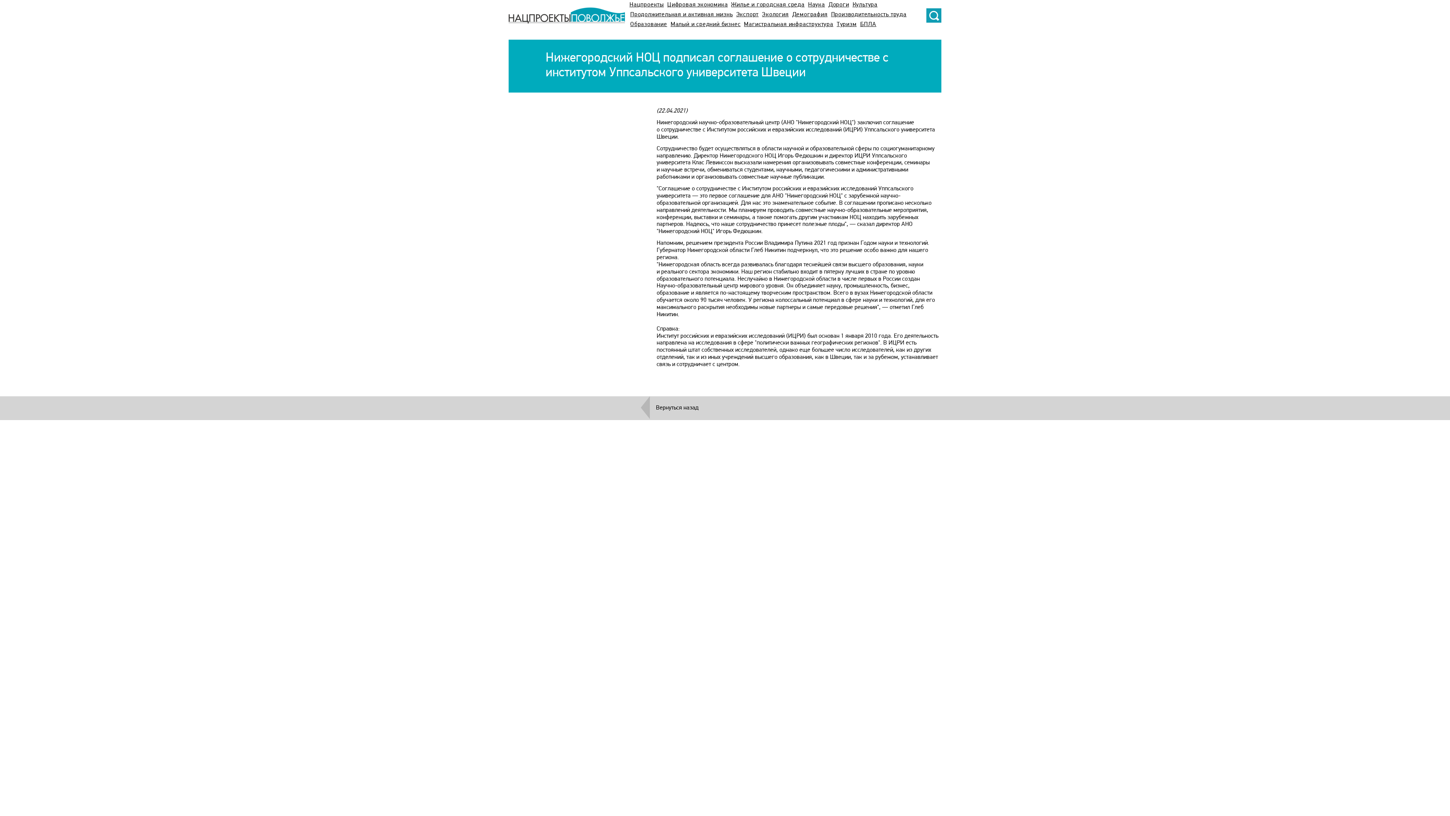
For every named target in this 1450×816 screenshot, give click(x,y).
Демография (810, 15)
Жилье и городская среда (767, 5)
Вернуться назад (677, 408)
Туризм (847, 25)
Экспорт (747, 15)
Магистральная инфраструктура (788, 25)
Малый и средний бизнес (706, 25)
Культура (865, 5)
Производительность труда (869, 15)
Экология (775, 15)
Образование (648, 25)
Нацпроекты (646, 5)
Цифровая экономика (697, 5)
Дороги (838, 5)
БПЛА (868, 25)
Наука (816, 5)
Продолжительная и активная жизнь (681, 15)
